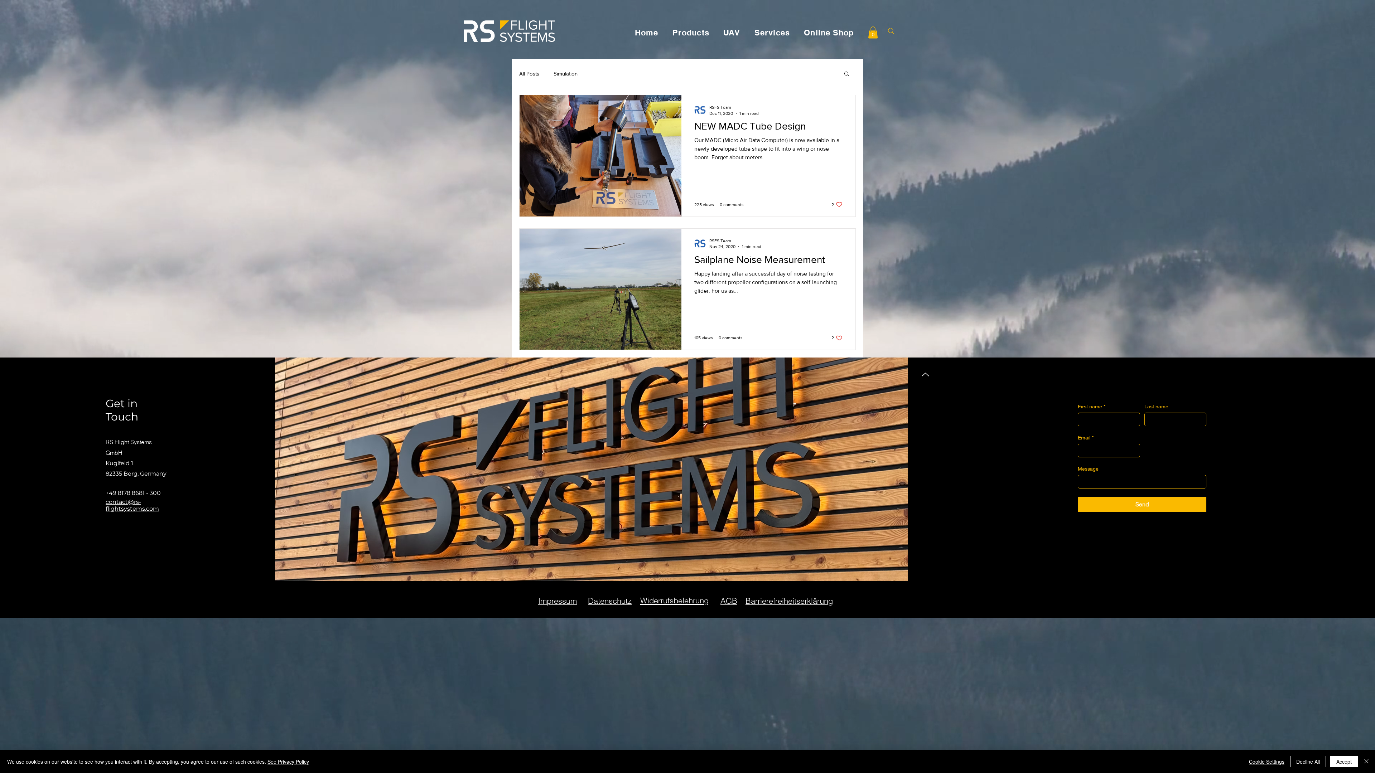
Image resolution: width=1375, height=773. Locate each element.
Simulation (566, 74)
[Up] (925, 374)
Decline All (1308, 761)
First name (1091, 406)
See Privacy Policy (288, 761)
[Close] (1366, 761)
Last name (1156, 406)
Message (1088, 469)
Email (1086, 438)
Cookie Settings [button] (1266, 761)
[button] (873, 32)
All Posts (529, 74)
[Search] (891, 31)
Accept (1344, 761)
